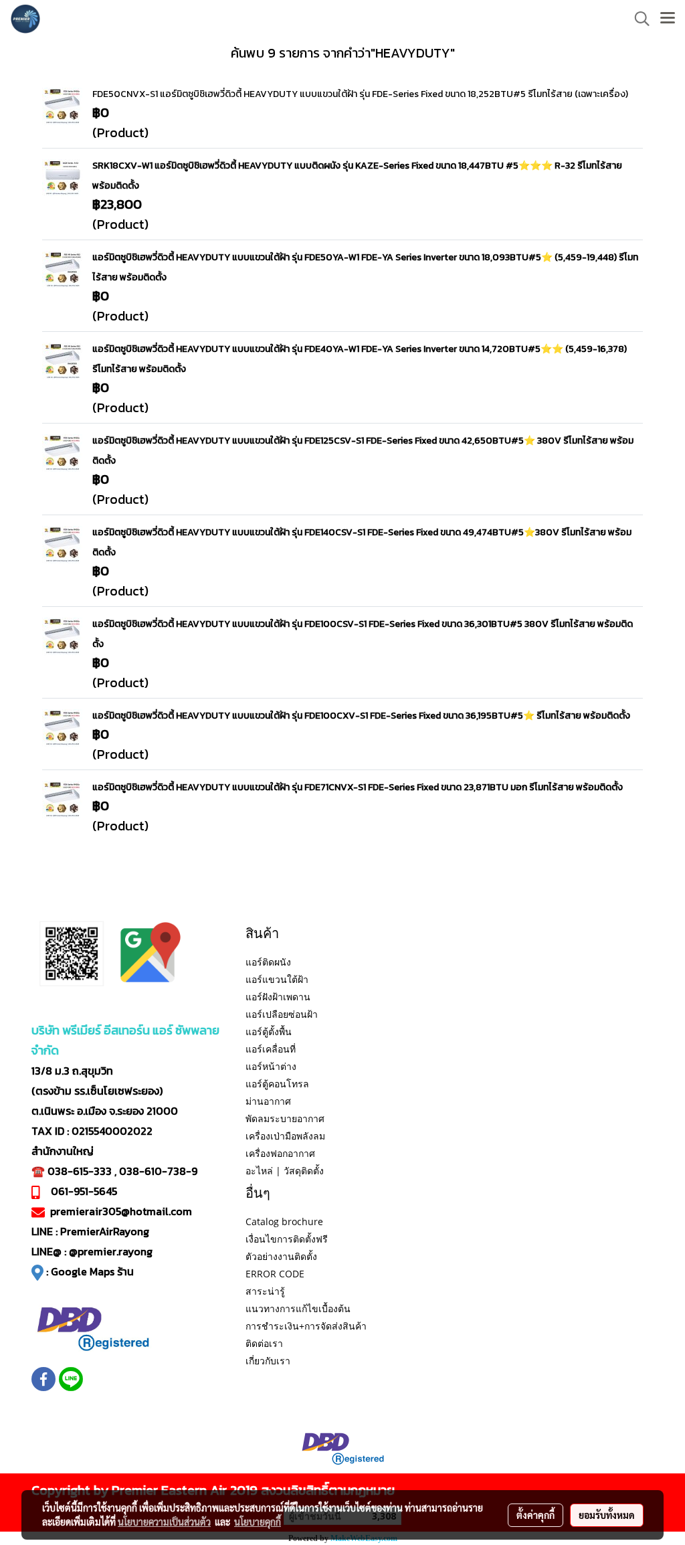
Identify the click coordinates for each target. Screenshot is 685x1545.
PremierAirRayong (104, 1231)
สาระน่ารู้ (265, 1291)
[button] (637, 18)
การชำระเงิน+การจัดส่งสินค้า (306, 1326)
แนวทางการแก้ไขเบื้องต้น (298, 1308)
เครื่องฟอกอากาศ (280, 1153)
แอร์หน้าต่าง (271, 1066)
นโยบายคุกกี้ (257, 1522)
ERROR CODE (275, 1273)
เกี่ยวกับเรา (268, 1360)
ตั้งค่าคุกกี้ (535, 1515)
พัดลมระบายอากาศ (285, 1118)
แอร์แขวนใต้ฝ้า (277, 979)
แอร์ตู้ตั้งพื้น (269, 1031)
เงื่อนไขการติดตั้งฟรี (287, 1239)
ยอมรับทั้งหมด (607, 1515)
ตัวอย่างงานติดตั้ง (281, 1256)
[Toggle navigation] (667, 18)
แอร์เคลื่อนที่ (271, 1048)
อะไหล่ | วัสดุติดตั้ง (285, 1170)
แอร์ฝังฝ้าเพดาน (278, 996)
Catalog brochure (284, 1221)
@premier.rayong (111, 1251)
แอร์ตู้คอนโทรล (277, 1083)
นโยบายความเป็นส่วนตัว (164, 1522)
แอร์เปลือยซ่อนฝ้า (282, 1014)
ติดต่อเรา (264, 1343)
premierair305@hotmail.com (121, 1211)
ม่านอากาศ (268, 1101)
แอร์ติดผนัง (268, 962)
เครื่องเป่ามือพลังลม (285, 1135)
